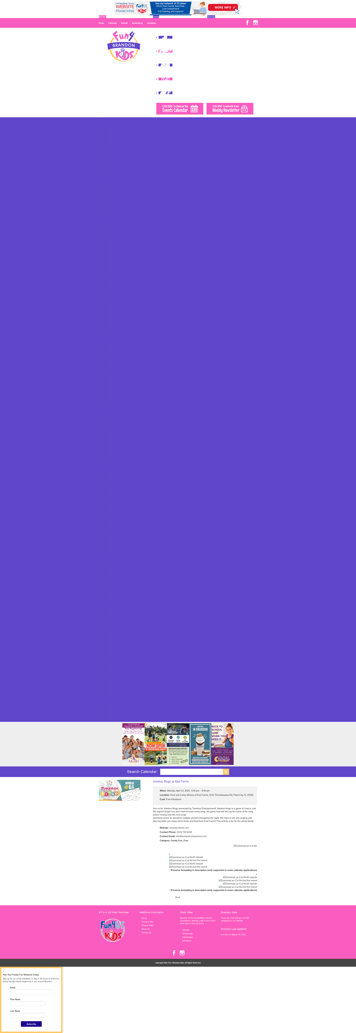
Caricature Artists (115, 424)
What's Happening (110, 696)
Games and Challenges (118, 260)
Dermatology (113, 363)
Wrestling (112, 691)
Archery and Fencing (117, 607)
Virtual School (114, 177)
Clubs (110, 485)
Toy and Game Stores (117, 602)
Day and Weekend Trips (118, 241)
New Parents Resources (118, 202)
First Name (15, 999)
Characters (113, 430)
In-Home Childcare (116, 143)
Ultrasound (112, 402)
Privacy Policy (148, 925)
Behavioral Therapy (116, 343)
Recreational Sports (116, 307)
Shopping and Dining (111, 555)
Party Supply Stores (116, 463)
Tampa (156, 16)
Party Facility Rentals (117, 457)
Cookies (111, 435)
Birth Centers (113, 346)
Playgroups (113, 207)
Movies (111, 285)
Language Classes (116, 516)
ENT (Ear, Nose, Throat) (118, 366)
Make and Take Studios (118, 282)
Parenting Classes (116, 530)
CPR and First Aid (115, 360)
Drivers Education (115, 499)
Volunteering (113, 552)
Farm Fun (112, 705)
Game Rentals (114, 449)
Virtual (110, 549)
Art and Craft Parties (117, 416)
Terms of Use (147, 921)
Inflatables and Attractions (119, 452)
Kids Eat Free (114, 588)
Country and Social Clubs (119, 238)
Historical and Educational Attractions (124, 268)
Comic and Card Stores (118, 569)
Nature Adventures (116, 291)
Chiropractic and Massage (119, 357)
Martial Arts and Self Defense (121, 652)
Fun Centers (113, 257)
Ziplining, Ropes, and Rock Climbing (124, 335)
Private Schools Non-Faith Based (122, 157)
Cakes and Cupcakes (117, 421)
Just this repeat (199, 860)
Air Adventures (114, 221)
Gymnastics (113, 633)
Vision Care (113, 405)
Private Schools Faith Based (120, 154)
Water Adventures (115, 332)
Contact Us (146, 932)
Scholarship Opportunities (119, 163)
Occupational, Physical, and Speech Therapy (127, 385)
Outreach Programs (116, 527)
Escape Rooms (114, 246)
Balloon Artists (114, 418)
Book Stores (113, 563)
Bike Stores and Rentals (118, 560)
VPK (110, 179)
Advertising (137, 23)
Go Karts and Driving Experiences (123, 263)
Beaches (111, 229)
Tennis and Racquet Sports (120, 683)
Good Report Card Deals (119, 708)
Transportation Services (118, 171)
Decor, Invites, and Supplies (120, 438)
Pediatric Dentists (115, 391)
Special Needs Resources (119, 213)
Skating (111, 313)
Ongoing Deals (114, 710)
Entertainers (113, 441)
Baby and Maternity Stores (119, 557)
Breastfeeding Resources (119, 352)
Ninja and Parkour (116, 655)
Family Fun (176, 840)
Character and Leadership (119, 480)
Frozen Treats (114, 582)
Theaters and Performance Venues (123, 321)
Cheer (110, 619)
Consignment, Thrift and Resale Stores (125, 571)
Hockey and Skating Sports (120, 638)
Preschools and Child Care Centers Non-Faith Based (131, 152)
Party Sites (112, 460)
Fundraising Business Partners (121, 196)
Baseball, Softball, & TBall (119, 610)
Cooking (111, 488)
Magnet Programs (116, 146)
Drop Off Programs (116, 132)
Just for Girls (113, 513)
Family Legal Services (117, 191)
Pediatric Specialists (116, 393)
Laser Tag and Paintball (118, 277)
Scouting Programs (116, 538)
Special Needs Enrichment (119, 541)
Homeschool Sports (116, 641)
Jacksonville (187, 933)
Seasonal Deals (115, 713)
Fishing (111, 252)
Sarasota (211, 16)
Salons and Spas (115, 310)
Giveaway (151, 23)
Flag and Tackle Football (118, 627)
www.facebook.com (179, 828)
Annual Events (114, 699)
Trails (110, 330)
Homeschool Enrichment (118, 510)
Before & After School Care (120, 127)
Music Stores (113, 591)
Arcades (111, 227)
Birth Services (114, 349)
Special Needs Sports (117, 671)
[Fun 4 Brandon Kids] (124, 45)
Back (177, 897)
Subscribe (31, 1024)
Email (12, 987)
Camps (105, 118)
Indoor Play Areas (115, 274)
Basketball (112, 613)
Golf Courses (113, 266)
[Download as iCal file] (245, 846)
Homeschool (113, 141)
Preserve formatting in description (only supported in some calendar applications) (214, 870)
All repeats (197, 857)
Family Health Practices (118, 374)
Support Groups (115, 216)
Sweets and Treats (116, 599)
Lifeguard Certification (117, 649)
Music (110, 521)
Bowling (111, 232)
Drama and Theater (116, 496)
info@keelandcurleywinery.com (191, 836)
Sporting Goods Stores (118, 596)
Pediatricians (113, 396)
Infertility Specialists (116, 377)
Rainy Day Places (115, 302)
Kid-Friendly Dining (116, 585)
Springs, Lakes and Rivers (119, 318)
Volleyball (112, 688)
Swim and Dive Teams (117, 677)
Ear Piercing (113, 577)
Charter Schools (115, 129)
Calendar (112, 23)
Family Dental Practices (118, 371)
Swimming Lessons (116, 680)
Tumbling (112, 685)
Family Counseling (116, 368)
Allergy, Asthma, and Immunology (122, 341)
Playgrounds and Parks (118, 293)
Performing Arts (115, 532)
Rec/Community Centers (118, 305)
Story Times (113, 546)
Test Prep (112, 168)
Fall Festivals (113, 702)
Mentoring (112, 519)
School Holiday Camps (118, 121)
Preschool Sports (115, 658)
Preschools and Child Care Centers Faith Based (129, 149)
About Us (146, 929)
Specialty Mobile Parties (118, 466)
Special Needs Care (116, 399)
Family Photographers (117, 193)
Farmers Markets (115, 580)
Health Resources (110, 338)
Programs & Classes (111, 469)
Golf (109, 630)
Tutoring (111, 174)
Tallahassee (187, 937)
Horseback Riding (115, 644)
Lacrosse (112, 646)
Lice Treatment (114, 380)
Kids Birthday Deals (116, 455)
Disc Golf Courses (116, 243)
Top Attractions (114, 324)
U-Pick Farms (114, 719)
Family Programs (115, 502)
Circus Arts (112, 482)
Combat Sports (114, 621)
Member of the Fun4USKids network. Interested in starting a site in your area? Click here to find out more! (198, 920)
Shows (111, 716)
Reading (111, 160)
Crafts (110, 491)
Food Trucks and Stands (118, 446)
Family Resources (110, 182)
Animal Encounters (116, 224)
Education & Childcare (112, 124)
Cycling (111, 624)
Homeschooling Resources (119, 199)
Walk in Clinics (114, 407)
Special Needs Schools (118, 166)
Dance (110, 494)
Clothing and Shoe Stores (119, 566)
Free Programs (114, 505)
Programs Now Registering (119, 535)
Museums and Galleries (118, 288)
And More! (186, 940)
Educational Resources (118, 135)
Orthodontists (114, 388)
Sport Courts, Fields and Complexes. (124, 316)
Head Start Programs (117, 138)
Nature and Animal (116, 524)
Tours (110, 327)
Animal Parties (114, 413)
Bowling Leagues (115, 616)
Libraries (111, 280)
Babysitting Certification (118, 477)
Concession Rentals (116, 432)
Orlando (185, 929)
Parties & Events (109, 410)
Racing (111, 660)
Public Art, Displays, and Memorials (123, 299)
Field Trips (112, 249)
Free (186, 840)
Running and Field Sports (119, 663)
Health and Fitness (116, 635)
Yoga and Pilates (115, 694)
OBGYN (111, 382)
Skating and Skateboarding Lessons (123, 666)
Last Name (15, 1011)
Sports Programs (109, 605)
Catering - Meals (115, 427)
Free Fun (112, 254)
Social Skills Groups (116, 210)
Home (101, 23)
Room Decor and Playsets (119, 594)
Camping (112, 235)
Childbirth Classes (116, 355)
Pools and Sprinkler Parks (119, 296)
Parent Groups (114, 204)
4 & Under (112, 471)
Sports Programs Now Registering (123, 674)
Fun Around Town (110, 218)
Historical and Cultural (117, 507)
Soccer (111, 669)
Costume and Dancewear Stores (122, 574)
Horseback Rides (115, 271)
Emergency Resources (118, 185)
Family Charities (115, 188)
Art (109, 474)
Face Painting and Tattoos (119, 443)
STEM (110, 544)
